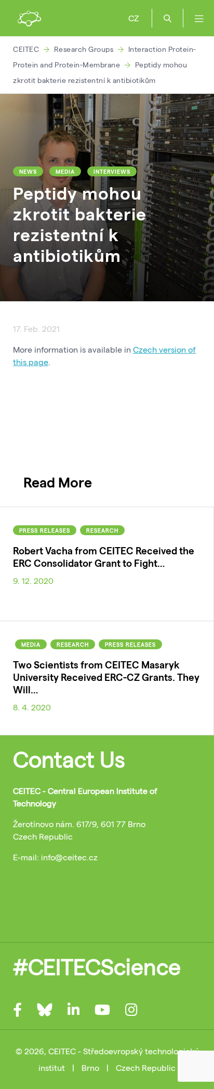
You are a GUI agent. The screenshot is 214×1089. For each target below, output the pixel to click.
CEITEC (26, 49)
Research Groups (84, 49)
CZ (133, 18)
